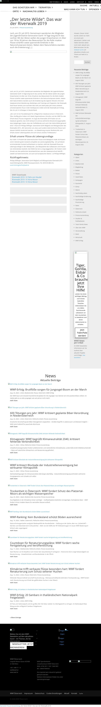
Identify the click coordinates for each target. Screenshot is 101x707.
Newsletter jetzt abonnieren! (21, 646)
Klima (77, 187)
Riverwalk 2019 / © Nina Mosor (25, 179)
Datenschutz (39, 693)
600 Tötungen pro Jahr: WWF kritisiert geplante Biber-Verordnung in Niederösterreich (49, 414)
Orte (16, 11)
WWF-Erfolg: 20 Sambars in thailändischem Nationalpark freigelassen (43, 596)
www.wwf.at (14, 672)
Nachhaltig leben (33, 11)
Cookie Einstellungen (54, 693)
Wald (77, 234)
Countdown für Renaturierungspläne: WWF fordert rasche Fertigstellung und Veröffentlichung (44, 544)
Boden (77, 170)
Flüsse (77, 174)
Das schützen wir (23, 7)
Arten (77, 161)
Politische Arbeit (80, 212)
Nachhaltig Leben (81, 193)
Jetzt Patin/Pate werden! (82, 332)
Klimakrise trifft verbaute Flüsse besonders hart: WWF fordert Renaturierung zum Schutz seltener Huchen (47, 570)
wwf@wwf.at (14, 670)
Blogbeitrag (79, 167)
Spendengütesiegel (43, 679)
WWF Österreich (55, 2)
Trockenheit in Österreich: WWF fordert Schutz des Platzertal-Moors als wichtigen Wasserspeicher (46, 492)
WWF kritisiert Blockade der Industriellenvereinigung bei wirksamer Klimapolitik (83, 118)
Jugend (72, 2)
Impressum (28, 693)
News (77, 205)
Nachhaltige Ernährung (83, 196)
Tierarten (44, 7)
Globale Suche (79, 50)
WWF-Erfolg (79, 241)
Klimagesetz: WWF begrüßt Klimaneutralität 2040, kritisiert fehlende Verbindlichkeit (82, 102)
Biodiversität (79, 164)
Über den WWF (80, 228)
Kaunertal (78, 183)
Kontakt (74, 693)
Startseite (3, 706)
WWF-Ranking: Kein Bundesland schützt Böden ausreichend (45, 517)
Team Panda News (81, 224)
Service (96, 2)
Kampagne (79, 180)
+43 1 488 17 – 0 (15, 668)
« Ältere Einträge (15, 617)
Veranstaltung (80, 231)
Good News (79, 177)
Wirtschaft (80, 2)
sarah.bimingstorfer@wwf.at (19, 165)
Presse (90, 2)
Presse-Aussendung (26, 28)
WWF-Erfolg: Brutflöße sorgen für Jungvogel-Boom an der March (82, 75)
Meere (77, 190)
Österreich (78, 209)
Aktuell (66, 693)
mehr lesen (14, 400)
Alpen (77, 157)
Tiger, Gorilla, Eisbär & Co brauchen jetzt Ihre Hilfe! (83, 277)
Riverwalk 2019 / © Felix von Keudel (27, 177)
